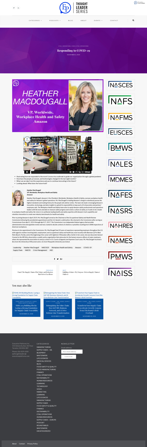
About (84, 20)
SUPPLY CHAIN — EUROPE (46, 420)
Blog (70, 20)
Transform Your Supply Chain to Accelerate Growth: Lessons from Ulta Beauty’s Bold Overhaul (89, 309)
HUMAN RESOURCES (44, 381)
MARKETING (41, 392)
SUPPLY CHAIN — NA (52, 301)
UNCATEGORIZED (43, 431)
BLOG (39, 364)
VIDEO (73, 46)
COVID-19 (87, 247)
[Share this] (54, 259)
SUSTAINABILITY (43, 378)
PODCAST (40, 423)
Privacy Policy (32, 444)
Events (97, 20)
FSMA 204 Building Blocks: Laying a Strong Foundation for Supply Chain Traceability (26, 308)
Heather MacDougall (31, 247)
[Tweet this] (58, 259)
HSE (51, 250)
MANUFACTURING (44, 347)
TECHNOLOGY (42, 386)
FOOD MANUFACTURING (46, 369)
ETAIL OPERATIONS (65, 46)
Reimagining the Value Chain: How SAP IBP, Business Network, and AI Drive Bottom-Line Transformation (57, 309)
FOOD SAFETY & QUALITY (24, 301)
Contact (114, 20)
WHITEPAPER (42, 355)
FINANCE (40, 372)
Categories (34, 20)
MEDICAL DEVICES (44, 361)
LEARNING (41, 383)
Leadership (17, 247)
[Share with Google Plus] (61, 259)
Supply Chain (17, 250)
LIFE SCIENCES (42, 358)
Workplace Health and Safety (62, 247)
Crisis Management (40, 250)
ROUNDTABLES (42, 425)
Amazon (78, 247)
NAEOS (27, 250)
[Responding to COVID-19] (57, 105)
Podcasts (54, 20)
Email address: (66, 348)
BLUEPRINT (41, 353)
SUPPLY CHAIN (42, 403)
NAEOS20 (45, 247)
